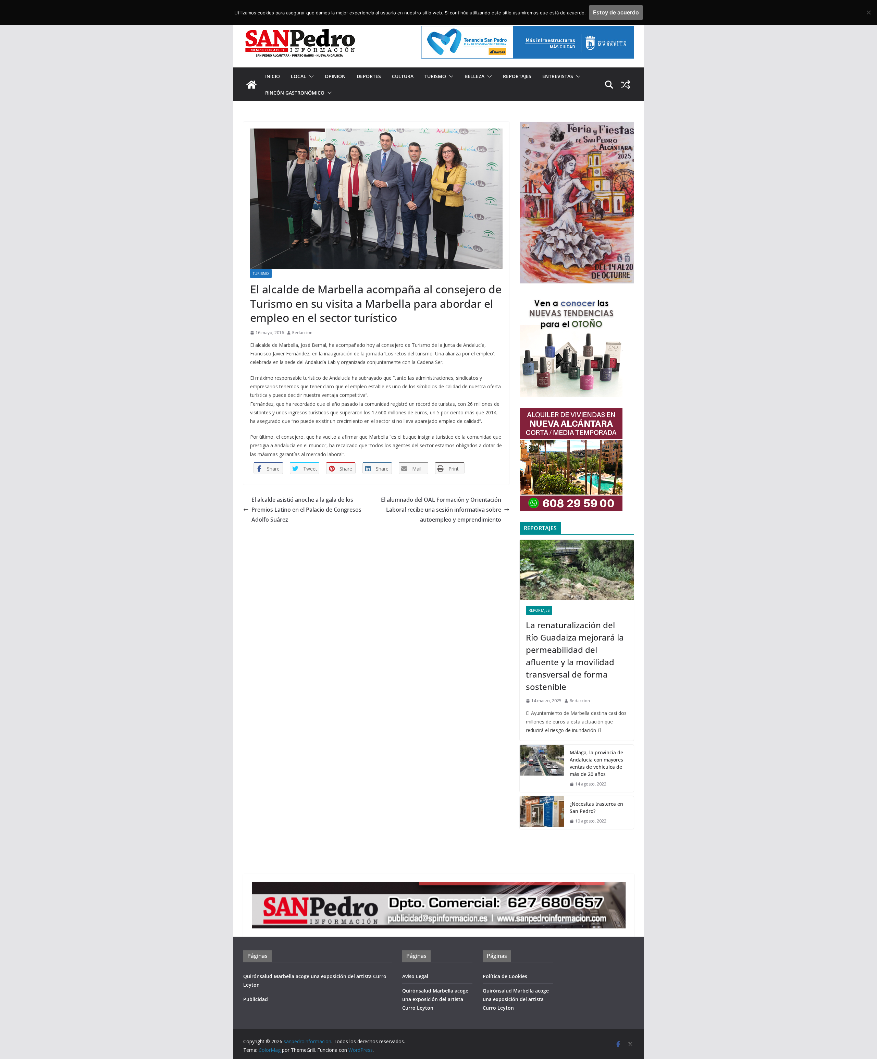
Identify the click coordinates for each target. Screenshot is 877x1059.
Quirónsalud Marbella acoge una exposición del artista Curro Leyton (435, 999)
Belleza (474, 76)
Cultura (402, 76)
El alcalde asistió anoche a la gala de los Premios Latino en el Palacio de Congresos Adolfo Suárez (306, 509)
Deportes (369, 76)
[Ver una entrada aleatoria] (625, 84)
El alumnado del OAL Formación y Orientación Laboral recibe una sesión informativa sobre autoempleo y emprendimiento (441, 509)
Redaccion (302, 333)
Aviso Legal (415, 976)
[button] (310, 76)
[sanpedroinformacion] (251, 84)
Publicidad (255, 999)
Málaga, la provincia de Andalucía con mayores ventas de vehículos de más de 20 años (596, 763)
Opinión (335, 76)
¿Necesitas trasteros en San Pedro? (596, 807)
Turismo (435, 76)
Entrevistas (557, 76)
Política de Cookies (505, 976)
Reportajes (517, 76)
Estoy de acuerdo (616, 12)
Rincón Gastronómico (294, 92)
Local (298, 76)
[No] (868, 12)
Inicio (272, 76)
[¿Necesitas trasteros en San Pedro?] (542, 812)
